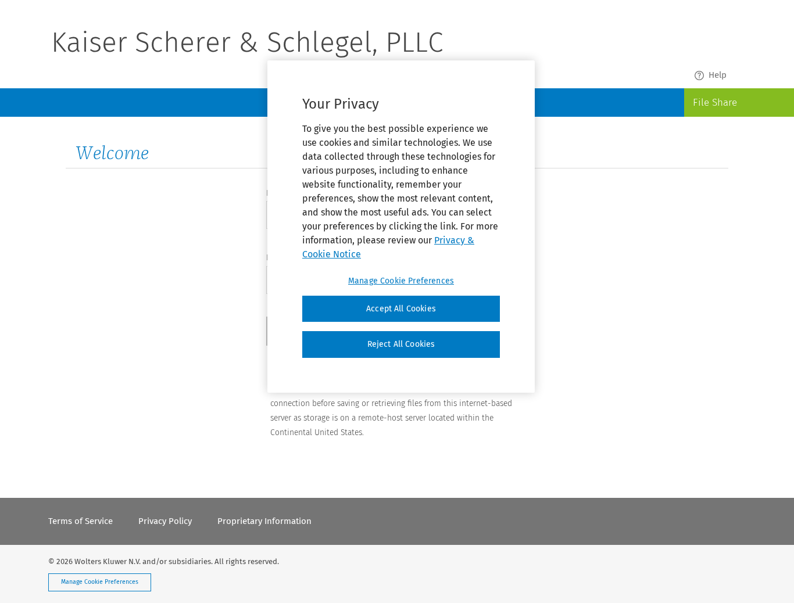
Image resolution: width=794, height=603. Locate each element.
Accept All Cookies (401, 309)
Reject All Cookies (401, 344)
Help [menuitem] (718, 75)
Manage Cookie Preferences (99, 582)
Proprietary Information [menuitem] (264, 521)
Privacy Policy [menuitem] (165, 521)
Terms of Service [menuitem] (80, 521)
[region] (401, 226)
